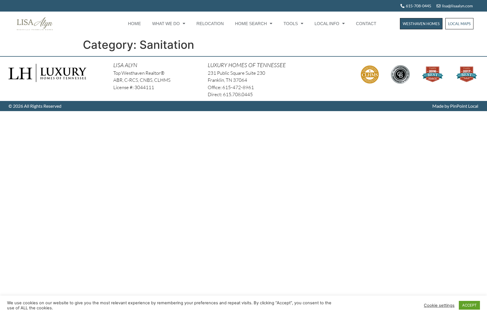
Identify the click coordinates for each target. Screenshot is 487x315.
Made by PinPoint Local (455, 106)
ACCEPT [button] (469, 305)
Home (134, 23)
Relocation (210, 23)
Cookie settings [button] (439, 305)
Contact (366, 23)
